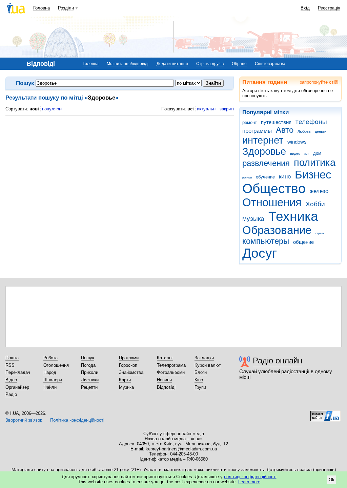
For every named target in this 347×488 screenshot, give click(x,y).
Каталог (165, 357)
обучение (265, 176)
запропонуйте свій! (319, 82)
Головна (41, 7)
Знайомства (131, 372)
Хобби (315, 204)
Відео (11, 379)
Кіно (199, 379)
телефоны (311, 121)
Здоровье (264, 151)
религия (247, 177)
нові (34, 108)
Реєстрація (329, 7)
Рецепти (89, 387)
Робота (50, 357)
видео (295, 153)
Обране (239, 63)
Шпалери (52, 379)
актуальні (207, 108)
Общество (274, 188)
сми (306, 153)
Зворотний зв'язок (23, 420)
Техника (293, 216)
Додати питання (172, 63)
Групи (200, 387)
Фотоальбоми (171, 372)
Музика (126, 387)
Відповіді (166, 387)
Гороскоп (128, 365)
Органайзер (17, 387)
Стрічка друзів (210, 63)
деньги (320, 131)
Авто (284, 130)
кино (285, 176)
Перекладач (17, 372)
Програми (129, 357)
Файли (50, 387)
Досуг (259, 253)
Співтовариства (270, 63)
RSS (10, 365)
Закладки (204, 357)
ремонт (249, 122)
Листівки (90, 379)
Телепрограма (171, 365)
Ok (331, 479)
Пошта (12, 357)
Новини (164, 379)
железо (319, 191)
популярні (52, 108)
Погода (88, 365)
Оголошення (56, 365)
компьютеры (265, 241)
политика (314, 162)
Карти (125, 379)
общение (303, 242)
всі (190, 108)
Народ (49, 372)
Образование (276, 230)
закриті (227, 108)
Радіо (11, 394)
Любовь (304, 131)
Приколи (89, 372)
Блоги (201, 372)
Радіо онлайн (277, 360)
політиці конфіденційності (250, 476)
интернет (262, 140)
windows (297, 142)
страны (319, 233)
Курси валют (208, 365)
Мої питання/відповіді (127, 63)
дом (317, 153)
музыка (253, 218)
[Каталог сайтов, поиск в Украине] (325, 413)
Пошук (87, 357)
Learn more (249, 481)
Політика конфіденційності (77, 420)
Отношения (272, 202)
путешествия (276, 122)
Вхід (305, 7)
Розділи (66, 7)
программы (257, 131)
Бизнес (313, 174)
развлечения (266, 163)
